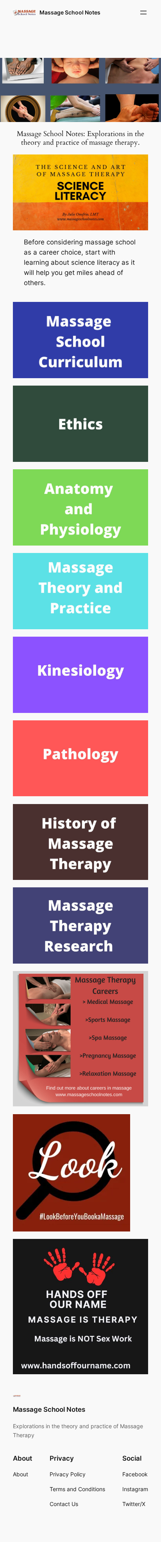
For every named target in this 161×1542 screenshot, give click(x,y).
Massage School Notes (69, 12)
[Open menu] (143, 12)
